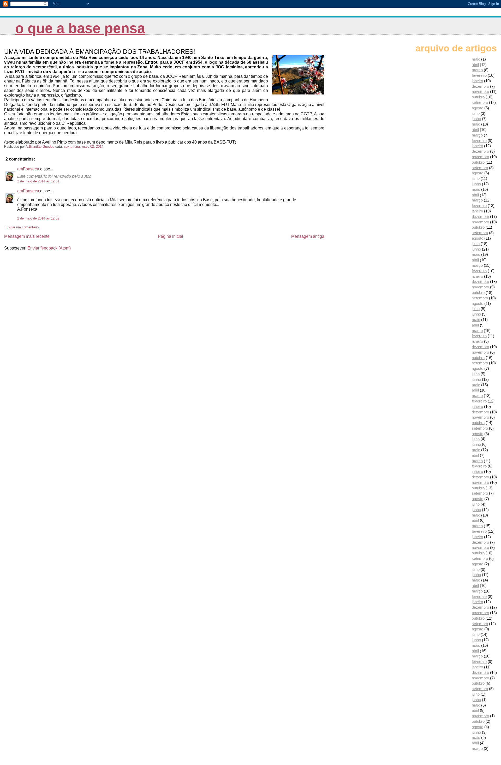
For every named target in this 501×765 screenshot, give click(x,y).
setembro (480, 102)
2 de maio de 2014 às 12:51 (38, 181)
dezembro (480, 86)
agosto (477, 108)
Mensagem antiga (307, 236)
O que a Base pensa (80, 28)
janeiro (477, 81)
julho (476, 113)
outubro (478, 97)
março (477, 70)
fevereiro (479, 75)
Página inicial (170, 236)
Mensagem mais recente (27, 236)
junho (476, 118)
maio (476, 59)
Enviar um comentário (22, 227)
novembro (480, 91)
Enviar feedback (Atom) (49, 248)
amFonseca (28, 169)
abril (475, 64)
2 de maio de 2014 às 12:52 (38, 218)
